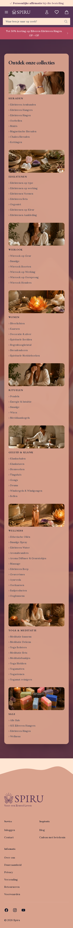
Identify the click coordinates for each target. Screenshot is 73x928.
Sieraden (16, 98)
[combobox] (36, 21)
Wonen (14, 317)
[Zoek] (66, 21)
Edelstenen (18, 176)
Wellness (16, 530)
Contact (9, 837)
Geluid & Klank (21, 452)
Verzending (11, 879)
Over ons (9, 857)
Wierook (16, 249)
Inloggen (9, 830)
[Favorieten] (56, 12)
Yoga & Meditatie (22, 630)
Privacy (8, 872)
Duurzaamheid (12, 865)
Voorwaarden (12, 894)
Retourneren (11, 886)
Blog (42, 830)
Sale (12, 714)
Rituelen (16, 390)
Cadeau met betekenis (52, 837)
